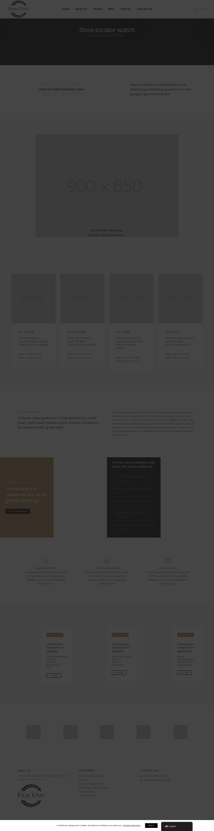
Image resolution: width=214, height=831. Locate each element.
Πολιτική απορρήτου (132, 825)
